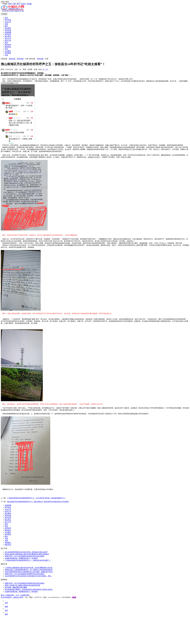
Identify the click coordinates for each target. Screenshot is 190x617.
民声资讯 (8, 20)
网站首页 (12, 59)
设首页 (23, 4)
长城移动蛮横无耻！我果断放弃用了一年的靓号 (21, 558)
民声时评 (8, 45)
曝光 (6, 26)
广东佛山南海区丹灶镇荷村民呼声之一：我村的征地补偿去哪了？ (28, 560)
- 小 (43, 69)
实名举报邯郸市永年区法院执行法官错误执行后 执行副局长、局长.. (28, 576)
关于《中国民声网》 (23, 595)
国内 (6, 42)
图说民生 (8, 47)
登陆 (9, 4)
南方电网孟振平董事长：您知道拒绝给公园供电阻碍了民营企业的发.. (29, 589)
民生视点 (8, 36)
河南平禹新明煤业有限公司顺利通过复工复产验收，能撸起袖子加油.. (29, 572)
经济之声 (8, 40)
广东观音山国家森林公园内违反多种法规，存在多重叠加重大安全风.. (29, 567)
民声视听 (8, 53)
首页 (6, 18)
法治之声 (8, 22)
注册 (14, 4)
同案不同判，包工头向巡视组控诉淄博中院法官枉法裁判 (24, 556)
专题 (6, 55)
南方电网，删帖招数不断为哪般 (16, 587)
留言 (18, 4)
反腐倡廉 (8, 32)
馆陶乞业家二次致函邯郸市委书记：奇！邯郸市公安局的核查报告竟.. (29, 570)
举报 (6, 24)
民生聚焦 (8, 28)
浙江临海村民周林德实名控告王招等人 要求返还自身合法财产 (26, 552)
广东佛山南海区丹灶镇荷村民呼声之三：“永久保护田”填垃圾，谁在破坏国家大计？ (36, 498)
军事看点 (8, 542)
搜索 (6, 606)
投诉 (6, 49)
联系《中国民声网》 (8, 595)
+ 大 (46, 69)
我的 (6, 614)
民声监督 (8, 34)
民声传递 (8, 30)
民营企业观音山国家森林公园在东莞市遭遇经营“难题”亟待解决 (27, 554)
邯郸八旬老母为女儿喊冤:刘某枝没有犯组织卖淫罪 (22, 585)
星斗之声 (8, 38)
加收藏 (29, 4)
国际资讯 (8, 545)
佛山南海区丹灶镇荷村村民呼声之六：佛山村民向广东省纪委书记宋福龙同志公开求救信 (38, 501)
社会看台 (8, 51)
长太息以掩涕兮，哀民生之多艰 (12, 597)
